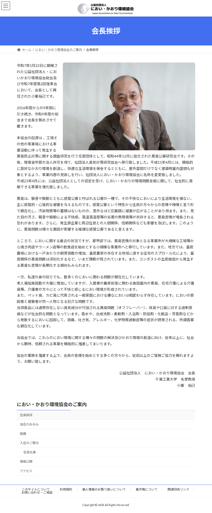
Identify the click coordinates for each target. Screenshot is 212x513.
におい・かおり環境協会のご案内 (52, 404)
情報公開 (26, 461)
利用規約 (66, 489)
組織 (23, 434)
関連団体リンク (178, 489)
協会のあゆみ (29, 424)
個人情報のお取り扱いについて (104, 489)
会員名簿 (29, 452)
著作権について (146, 489)
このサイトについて (36, 489)
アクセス (26, 471)
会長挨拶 (26, 415)
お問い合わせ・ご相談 (36, 492)
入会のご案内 (29, 443)
